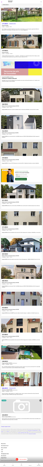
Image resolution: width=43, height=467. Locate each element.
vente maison (30, 430)
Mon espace (38, 465)
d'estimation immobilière (32, 433)
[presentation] (2, 15)
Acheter (4, 465)
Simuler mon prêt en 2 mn (21, 179)
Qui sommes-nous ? (5, 445)
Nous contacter (4, 447)
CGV (2, 451)
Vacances (30, 465)
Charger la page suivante (5, 426)
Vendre (13, 465)
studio (25, 432)
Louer (21, 465)
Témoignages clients (5, 453)
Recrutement (3, 455)
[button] (19, 20)
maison (19, 432)
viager (8, 431)
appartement (22, 432)
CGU (2, 449)
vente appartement (35, 430)
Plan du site (3, 443)
